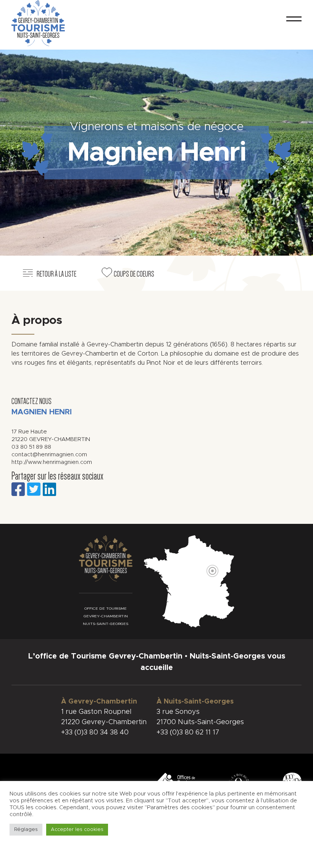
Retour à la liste (56, 274)
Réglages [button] (26, 829)
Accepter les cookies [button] (77, 829)
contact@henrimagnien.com (49, 454)
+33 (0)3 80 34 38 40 (95, 732)
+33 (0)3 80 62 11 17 (187, 732)
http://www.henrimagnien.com (51, 462)
